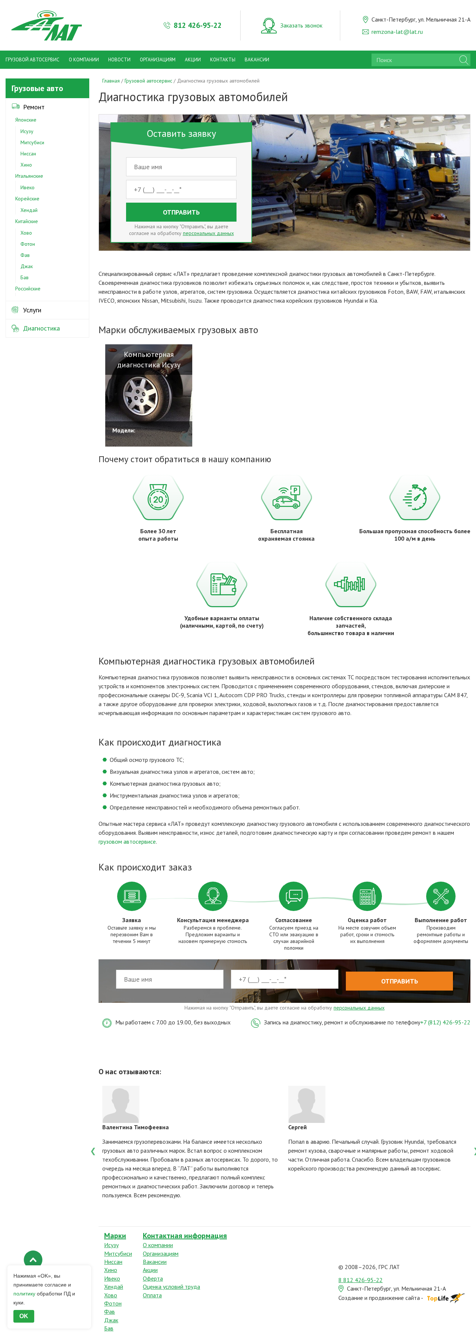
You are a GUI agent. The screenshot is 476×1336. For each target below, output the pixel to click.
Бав (24, 277)
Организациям (158, 60)
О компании (84, 60)
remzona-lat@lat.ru (397, 31)
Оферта (153, 1278)
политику (24, 1294)
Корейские (27, 198)
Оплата (152, 1295)
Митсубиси (32, 142)
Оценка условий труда (171, 1286)
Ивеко (27, 187)
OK (23, 1316)
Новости (119, 60)
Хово (26, 232)
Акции (193, 60)
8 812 (360, 1280)
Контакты (222, 60)
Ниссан (28, 153)
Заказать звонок (301, 25)
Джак (26, 266)
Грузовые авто (37, 88)
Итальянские (29, 176)
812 (198, 25)
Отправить (181, 212)
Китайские (26, 221)
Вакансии (257, 60)
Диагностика (41, 328)
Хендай (29, 210)
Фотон (27, 244)
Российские (28, 288)
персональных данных (208, 233)
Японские (25, 119)
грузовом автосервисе (127, 841)
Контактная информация (185, 1235)
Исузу (26, 131)
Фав (25, 255)
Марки (115, 1235)
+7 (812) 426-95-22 (445, 1022)
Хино (26, 164)
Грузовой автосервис (33, 60)
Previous (93, 1150)
